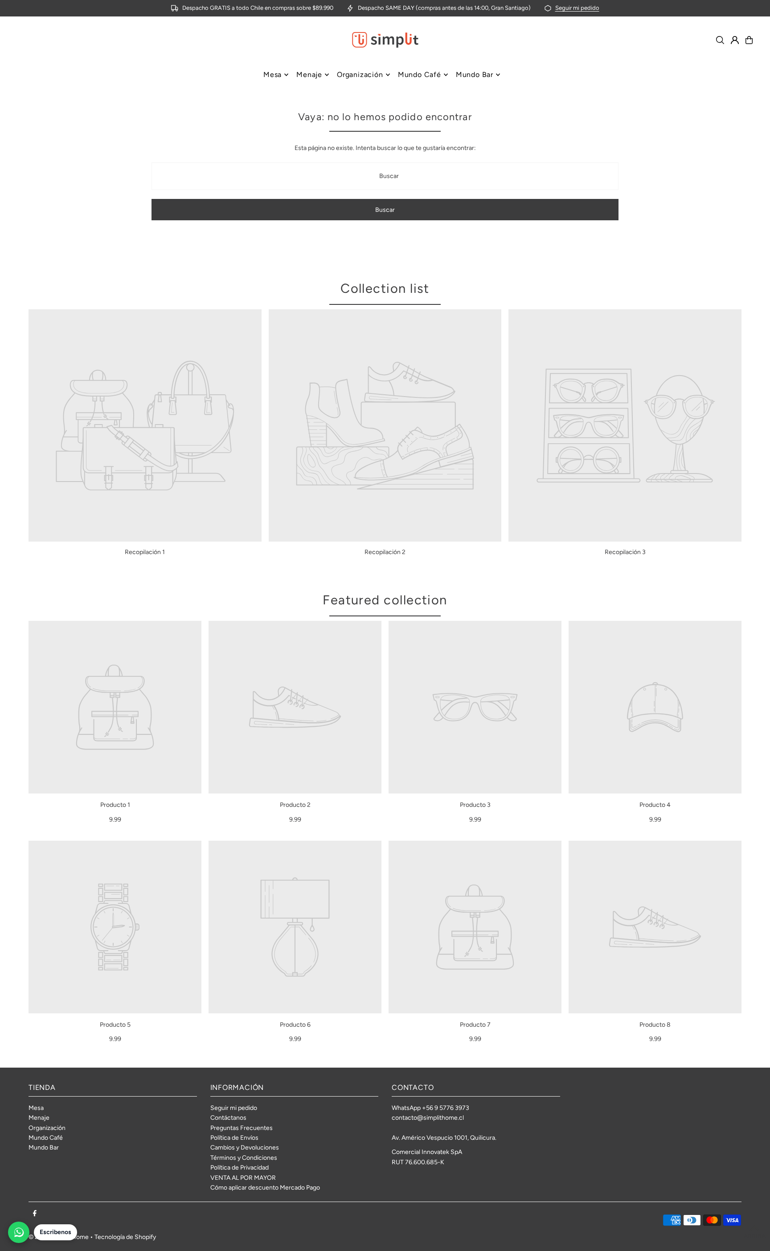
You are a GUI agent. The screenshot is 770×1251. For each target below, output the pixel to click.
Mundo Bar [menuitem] (474, 74)
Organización (47, 1128)
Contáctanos (228, 1117)
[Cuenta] (735, 40)
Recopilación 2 (385, 552)
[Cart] (749, 40)
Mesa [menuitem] (272, 74)
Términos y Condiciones (243, 1158)
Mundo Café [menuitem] (419, 74)
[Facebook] (35, 1214)
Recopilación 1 (145, 552)
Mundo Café (46, 1138)
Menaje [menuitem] (309, 74)
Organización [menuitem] (360, 74)
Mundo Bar (44, 1147)
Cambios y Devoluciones (244, 1147)
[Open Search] (720, 40)
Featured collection (385, 599)
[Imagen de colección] (145, 425)
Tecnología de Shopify (125, 1237)
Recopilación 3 (625, 552)
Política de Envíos (234, 1138)
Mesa (36, 1108)
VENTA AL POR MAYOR (243, 1178)
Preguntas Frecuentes (241, 1128)
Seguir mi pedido (577, 7)
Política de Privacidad (239, 1167)
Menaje (39, 1117)
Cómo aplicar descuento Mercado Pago (265, 1187)
